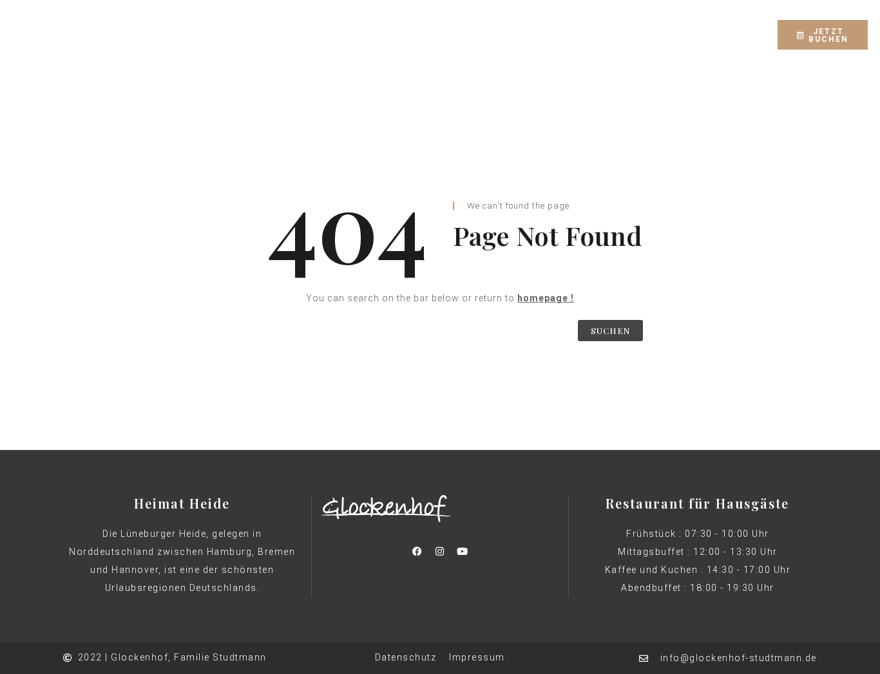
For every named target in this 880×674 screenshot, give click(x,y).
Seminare (612, 25)
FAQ (666, 25)
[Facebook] (731, 25)
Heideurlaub (536, 25)
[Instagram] (754, 25)
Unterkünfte (313, 25)
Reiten (467, 25)
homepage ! (545, 298)
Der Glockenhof (220, 25)
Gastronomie (398, 25)
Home (145, 25)
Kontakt (403, 43)
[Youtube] (462, 551)
